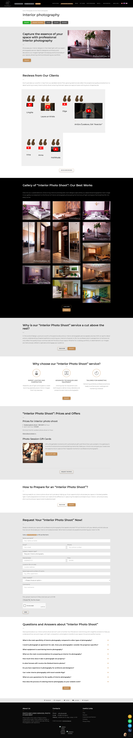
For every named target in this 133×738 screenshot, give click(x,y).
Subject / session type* (30, 551)
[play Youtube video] (29, 105)
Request (26, 60)
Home (24, 10)
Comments (26, 584)
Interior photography (43, 10)
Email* (25, 545)
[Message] (130, 716)
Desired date (27, 558)
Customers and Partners (89, 717)
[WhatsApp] (130, 721)
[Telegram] (130, 726)
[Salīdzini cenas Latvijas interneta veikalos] (62, 727)
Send (25, 612)
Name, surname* (28, 538)
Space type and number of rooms (33, 571)
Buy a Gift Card (51, 454)
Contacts (85, 719)
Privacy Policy (86, 721)
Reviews (85, 715)
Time (68, 558)
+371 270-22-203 (62, 713)
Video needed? (27, 577)
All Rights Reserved (67, 721)
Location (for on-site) (29, 564)
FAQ (84, 712)
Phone (69, 545)
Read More (62, 348)
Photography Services (31, 10)
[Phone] (130, 730)
